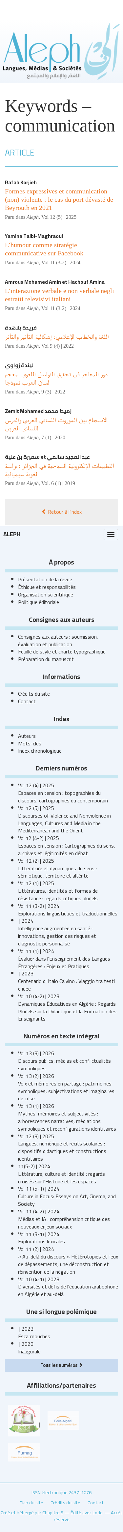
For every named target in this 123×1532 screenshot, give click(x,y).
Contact (27, 701)
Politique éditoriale (38, 602)
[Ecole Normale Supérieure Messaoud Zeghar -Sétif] (24, 1420)
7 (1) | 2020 (53, 437)
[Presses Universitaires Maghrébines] (24, 1452)
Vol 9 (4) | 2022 (57, 346)
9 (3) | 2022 (53, 391)
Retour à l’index (64, 512)
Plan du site (31, 1502)
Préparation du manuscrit (46, 659)
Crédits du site (34, 694)
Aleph (12, 534)
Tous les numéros (59, 1365)
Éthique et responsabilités (47, 587)
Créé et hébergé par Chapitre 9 (32, 1512)
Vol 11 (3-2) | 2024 (60, 262)
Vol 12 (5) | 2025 (58, 217)
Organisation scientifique (45, 594)
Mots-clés (29, 743)
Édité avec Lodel (87, 1512)
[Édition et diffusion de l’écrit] (63, 1420)
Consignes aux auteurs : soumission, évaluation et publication (58, 640)
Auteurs (27, 736)
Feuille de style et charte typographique (62, 651)
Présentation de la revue (45, 579)
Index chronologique (40, 751)
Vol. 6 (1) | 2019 (58, 483)
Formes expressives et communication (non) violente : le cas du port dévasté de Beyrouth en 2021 (59, 199)
